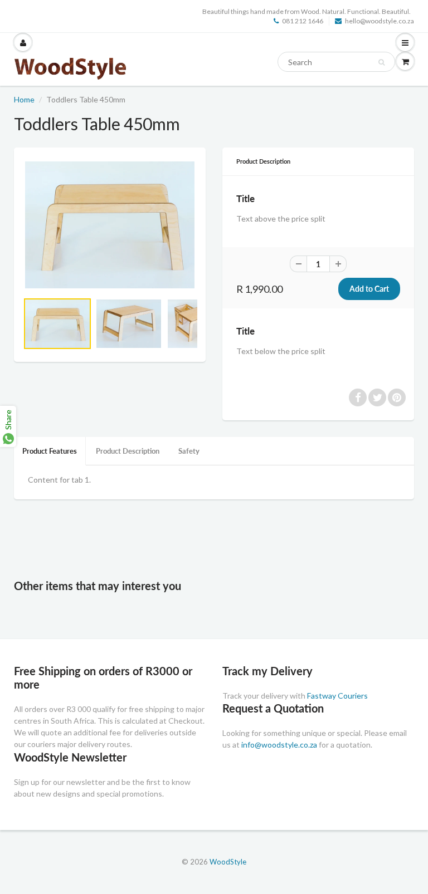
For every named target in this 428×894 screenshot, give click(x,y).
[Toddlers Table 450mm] (110, 224)
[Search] (381, 62)
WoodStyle (228, 861)
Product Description (127, 450)
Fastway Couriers (337, 695)
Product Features (49, 450)
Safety (189, 450)
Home (24, 99)
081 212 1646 (302, 21)
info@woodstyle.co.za (279, 744)
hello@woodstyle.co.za (379, 21)
